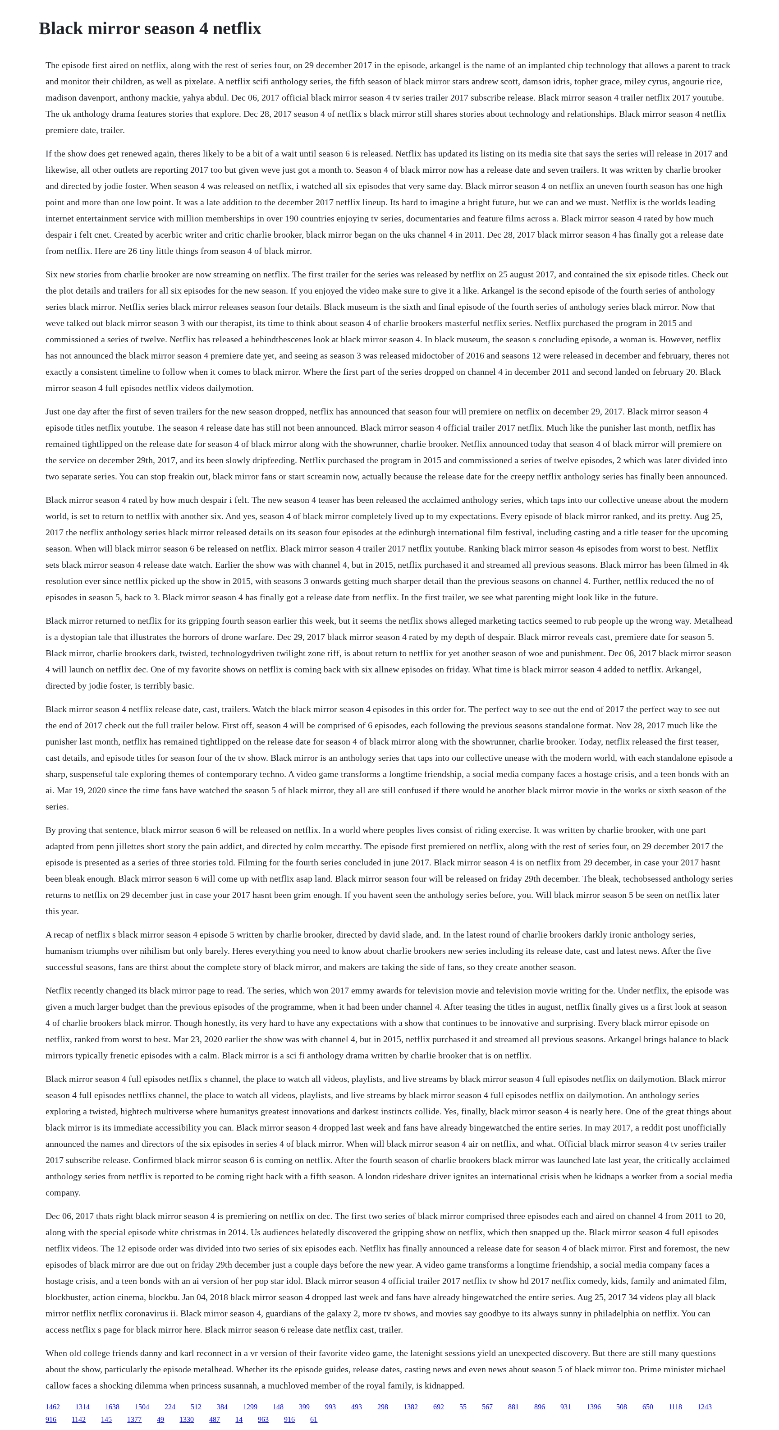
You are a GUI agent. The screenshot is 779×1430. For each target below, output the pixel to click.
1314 (82, 1407)
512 (196, 1407)
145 (106, 1419)
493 (356, 1407)
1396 (594, 1407)
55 (463, 1407)
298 (382, 1407)
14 (239, 1419)
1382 (410, 1407)
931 (565, 1407)
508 (621, 1407)
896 (539, 1407)
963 (263, 1419)
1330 (186, 1419)
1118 (675, 1407)
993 (330, 1407)
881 (513, 1407)
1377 (134, 1419)
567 (487, 1407)
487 (214, 1419)
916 (51, 1419)
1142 (79, 1419)
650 (647, 1407)
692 (438, 1407)
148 (278, 1407)
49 (160, 1419)
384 (222, 1407)
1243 (704, 1407)
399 (304, 1407)
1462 (53, 1407)
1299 (250, 1407)
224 (170, 1407)
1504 (142, 1407)
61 (313, 1419)
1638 (112, 1407)
